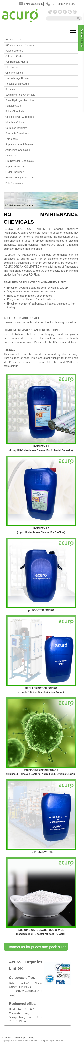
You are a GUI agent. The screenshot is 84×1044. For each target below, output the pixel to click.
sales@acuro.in (33, 4)
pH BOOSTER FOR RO (41, 610)
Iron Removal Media (16, 61)
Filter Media (11, 67)
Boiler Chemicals (14, 111)
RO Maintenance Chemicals (20, 45)
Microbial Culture (14, 122)
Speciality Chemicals (17, 133)
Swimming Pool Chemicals (20, 94)
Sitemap (20, 1037)
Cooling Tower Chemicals (19, 116)
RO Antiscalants (14, 39)
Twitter (60, 12)
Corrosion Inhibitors (16, 128)
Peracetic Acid (13, 105)
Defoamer (10, 155)
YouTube (50, 12)
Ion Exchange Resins (17, 78)
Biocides (10, 89)
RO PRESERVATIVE (41, 852)
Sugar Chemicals (14, 172)
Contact (6, 1037)
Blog (31, 1037)
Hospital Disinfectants (17, 83)
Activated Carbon (14, 56)
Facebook (65, 12)
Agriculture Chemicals (17, 150)
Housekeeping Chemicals (19, 177)
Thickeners (11, 139)
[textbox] (60, 18)
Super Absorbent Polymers (20, 144)
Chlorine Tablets (14, 72)
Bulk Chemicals (14, 183)
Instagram (75, 12)
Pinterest (70, 12)
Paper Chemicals (14, 166)
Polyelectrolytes (14, 50)
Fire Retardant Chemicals (19, 161)
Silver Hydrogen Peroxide (19, 100)
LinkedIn (55, 12)
